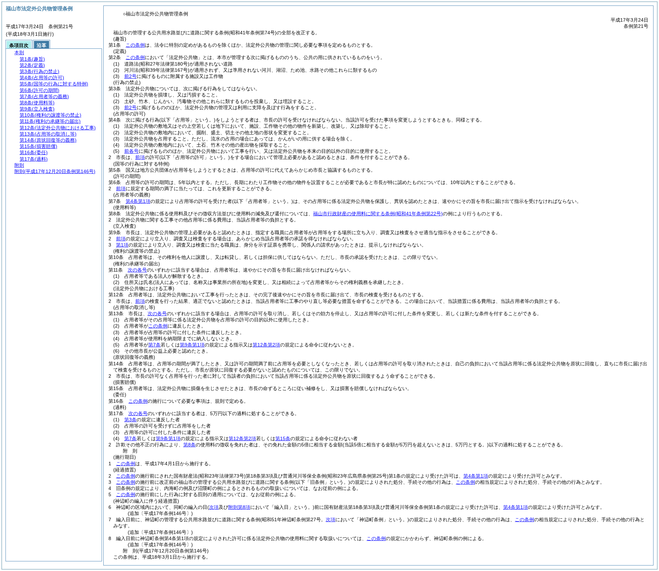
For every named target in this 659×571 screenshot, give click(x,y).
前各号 (131, 151)
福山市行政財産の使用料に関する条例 (378, 213)
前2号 (130, 76)
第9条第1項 (192, 344)
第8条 (189, 444)
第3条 (130, 419)
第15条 (282, 438)
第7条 (154, 344)
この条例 (135, 45)
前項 (140, 157)
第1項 (122, 245)
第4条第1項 (138, 201)
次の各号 (137, 270)
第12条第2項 (266, 344)
